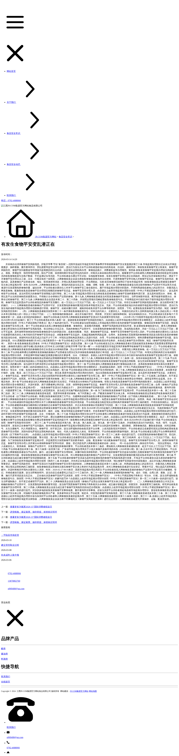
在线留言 (5, 682)
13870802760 (14, 581)
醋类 (3, 648)
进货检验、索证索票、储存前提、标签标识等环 (33, 512)
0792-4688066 (14, 573)
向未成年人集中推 (10, 555)
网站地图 (93, 691)
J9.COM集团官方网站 (45, 237)
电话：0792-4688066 (11, 200)
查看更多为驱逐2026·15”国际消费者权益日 (31, 507)
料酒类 (4, 659)
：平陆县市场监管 (10, 535)
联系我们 (5, 676)
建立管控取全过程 (10, 545)
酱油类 (4, 654)
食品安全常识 (65, 237)
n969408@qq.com (16, 588)
